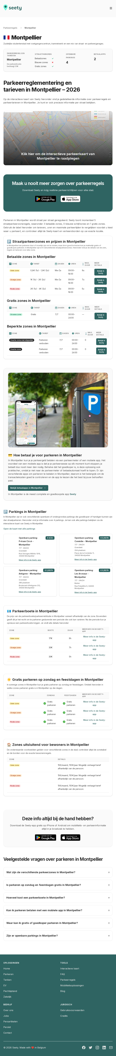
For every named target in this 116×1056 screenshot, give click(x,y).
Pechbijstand (10, 991)
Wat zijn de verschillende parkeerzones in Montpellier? (58, 872)
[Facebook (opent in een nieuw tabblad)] (83, 1047)
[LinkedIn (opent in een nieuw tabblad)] (104, 1047)
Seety (73, 494)
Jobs (6, 1015)
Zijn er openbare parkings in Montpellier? (58, 935)
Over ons (8, 1010)
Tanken (7, 979)
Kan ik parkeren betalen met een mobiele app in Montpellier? (58, 910)
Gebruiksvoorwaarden (72, 1010)
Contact (7, 1032)
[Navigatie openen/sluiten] (111, 8)
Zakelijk (7, 996)
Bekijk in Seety (100, 272)
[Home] (12, 9)
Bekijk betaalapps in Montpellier (26, 488)
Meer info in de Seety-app (94, 638)
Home (6, 968)
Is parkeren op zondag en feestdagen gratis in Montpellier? (58, 885)
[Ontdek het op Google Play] (45, 199)
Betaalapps (100, 54)
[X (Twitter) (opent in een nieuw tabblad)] (90, 1047)
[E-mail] (111, 1047)
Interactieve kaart (69, 968)
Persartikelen (10, 1021)
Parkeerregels (10, 28)
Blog (62, 991)
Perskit (7, 1027)
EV (4, 985)
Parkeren (8, 974)
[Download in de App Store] (70, 199)
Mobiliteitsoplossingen (72, 985)
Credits (64, 1015)
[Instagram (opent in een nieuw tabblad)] (97, 1047)
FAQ (62, 974)
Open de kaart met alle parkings (19, 529)
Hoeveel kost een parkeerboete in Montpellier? (58, 897)
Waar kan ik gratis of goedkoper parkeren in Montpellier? (58, 923)
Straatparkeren (43, 54)
